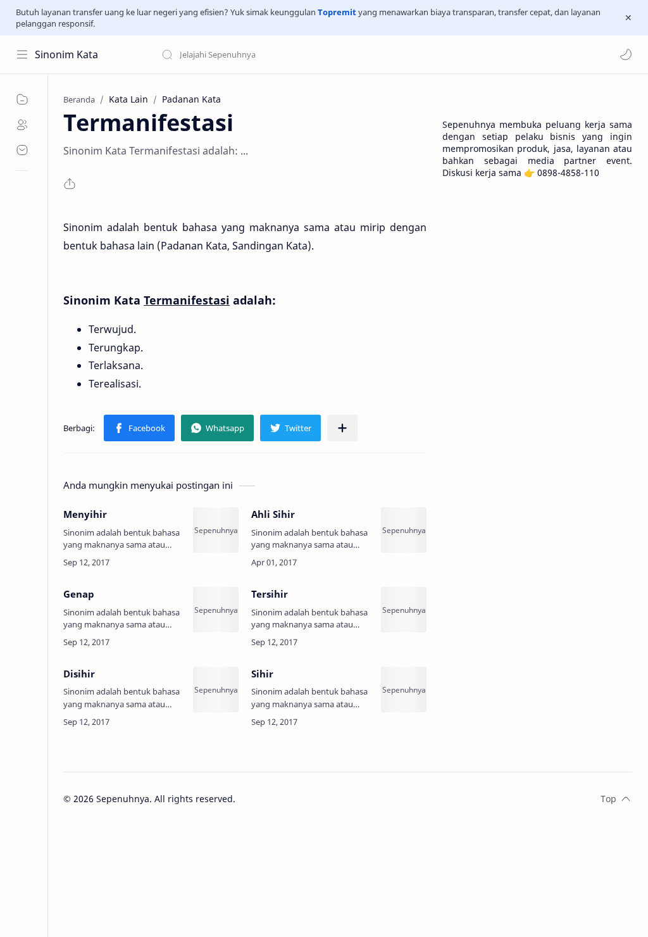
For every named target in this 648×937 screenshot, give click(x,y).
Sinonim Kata (66, 54)
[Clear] (360, 54)
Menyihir (85, 514)
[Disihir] (216, 689)
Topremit (337, 12)
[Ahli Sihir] (404, 530)
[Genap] (216, 609)
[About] (22, 124)
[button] (625, 54)
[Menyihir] (216, 530)
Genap (78, 594)
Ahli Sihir (273, 514)
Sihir (262, 673)
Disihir (79, 673)
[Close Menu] (628, 17)
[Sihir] (404, 689)
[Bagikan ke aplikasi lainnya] (342, 428)
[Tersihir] (404, 609)
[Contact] (22, 150)
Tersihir (269, 594)
